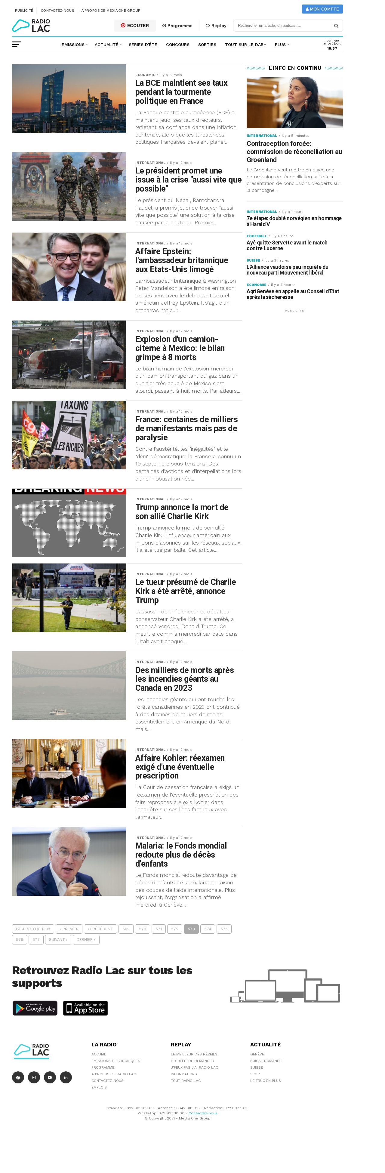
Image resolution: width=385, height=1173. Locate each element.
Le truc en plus (265, 1081)
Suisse (256, 1067)
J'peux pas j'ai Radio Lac (194, 1067)
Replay (218, 25)
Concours (177, 44)
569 (126, 929)
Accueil (98, 1054)
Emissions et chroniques (115, 1061)
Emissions (73, 44)
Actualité (107, 44)
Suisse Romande (266, 1061)
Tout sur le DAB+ (245, 44)
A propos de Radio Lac (113, 1074)
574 (207, 929)
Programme (179, 25)
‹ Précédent (100, 929)
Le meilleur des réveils (194, 1054)
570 (142, 929)
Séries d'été (143, 44)
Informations (184, 1074)
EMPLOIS (99, 1087)
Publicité (24, 10)
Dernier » (86, 939)
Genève (257, 1054)
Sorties (207, 44)
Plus (280, 44)
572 (174, 929)
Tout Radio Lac (186, 1081)
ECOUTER (137, 25)
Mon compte (324, 9)
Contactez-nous (57, 10)
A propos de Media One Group (111, 10)
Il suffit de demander (192, 1061)
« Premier (69, 929)
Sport (256, 1074)
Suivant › (58, 939)
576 (19, 939)
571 (159, 929)
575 (224, 929)
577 (36, 939)
